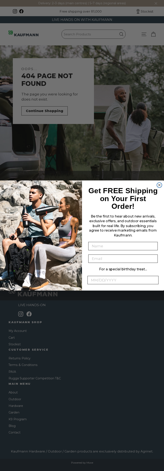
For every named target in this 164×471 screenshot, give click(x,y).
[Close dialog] (159, 185)
